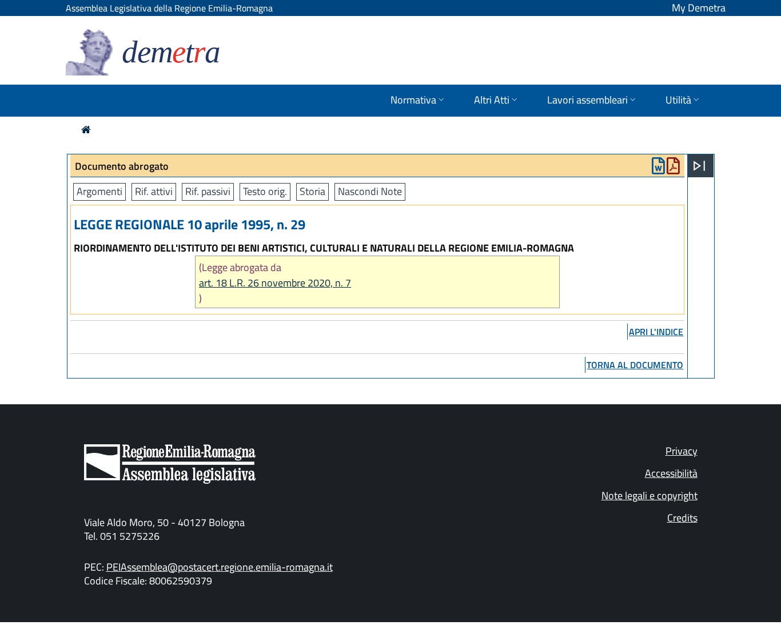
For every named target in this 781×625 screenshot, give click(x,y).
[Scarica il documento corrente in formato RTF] (658, 168)
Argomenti (99, 191)
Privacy (682, 451)
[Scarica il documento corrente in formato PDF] (673, 168)
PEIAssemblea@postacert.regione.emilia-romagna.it (219, 567)
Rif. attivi (154, 191)
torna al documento (635, 365)
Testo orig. (265, 191)
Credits (682, 518)
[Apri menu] (699, 165)
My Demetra (699, 7)
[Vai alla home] (86, 129)
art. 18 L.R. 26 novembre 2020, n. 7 (275, 282)
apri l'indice (656, 332)
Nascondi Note (370, 191)
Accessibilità (671, 473)
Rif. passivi (207, 191)
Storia (312, 191)
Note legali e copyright (649, 495)
